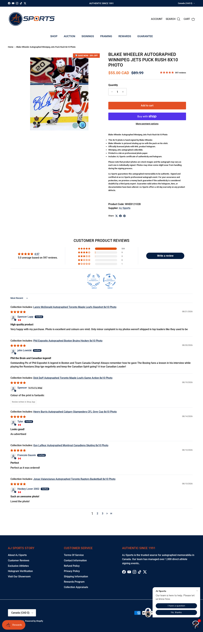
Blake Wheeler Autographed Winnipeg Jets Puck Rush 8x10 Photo (45, 47)
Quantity (113, 85)
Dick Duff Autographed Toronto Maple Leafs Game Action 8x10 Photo (72, 377)
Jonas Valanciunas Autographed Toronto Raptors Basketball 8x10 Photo (74, 479)
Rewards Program (74, 581)
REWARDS (124, 36)
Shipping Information (76, 576)
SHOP (53, 36)
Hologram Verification (20, 571)
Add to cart (147, 105)
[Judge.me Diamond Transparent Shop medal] (109, 280)
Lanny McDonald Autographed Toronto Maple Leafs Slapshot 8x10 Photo (74, 307)
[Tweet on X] (116, 216)
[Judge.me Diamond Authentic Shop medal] (93, 280)
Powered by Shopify (34, 621)
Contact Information (75, 560)
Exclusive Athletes (18, 565)
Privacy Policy (72, 571)
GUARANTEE (145, 36)
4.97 (36, 253)
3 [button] (102, 513)
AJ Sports (124, 208)
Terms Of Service (74, 555)
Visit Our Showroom (19, 576)
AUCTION (69, 36)
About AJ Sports (17, 555)
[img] (18, 311)
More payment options (147, 123)
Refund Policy (72, 565)
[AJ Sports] (32, 19)
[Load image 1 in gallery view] (59, 94)
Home (10, 47)
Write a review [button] (165, 255)
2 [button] (97, 513)
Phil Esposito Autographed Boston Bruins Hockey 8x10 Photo (67, 340)
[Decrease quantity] (111, 91)
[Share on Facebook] (120, 216)
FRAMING (106, 36)
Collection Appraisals (76, 587)
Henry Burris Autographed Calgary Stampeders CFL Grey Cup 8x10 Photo (75, 411)
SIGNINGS (88, 36)
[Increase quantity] (124, 91)
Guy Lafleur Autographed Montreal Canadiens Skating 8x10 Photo (70, 445)
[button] (84, 249)
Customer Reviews (18, 560)
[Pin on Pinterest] (124, 216)
